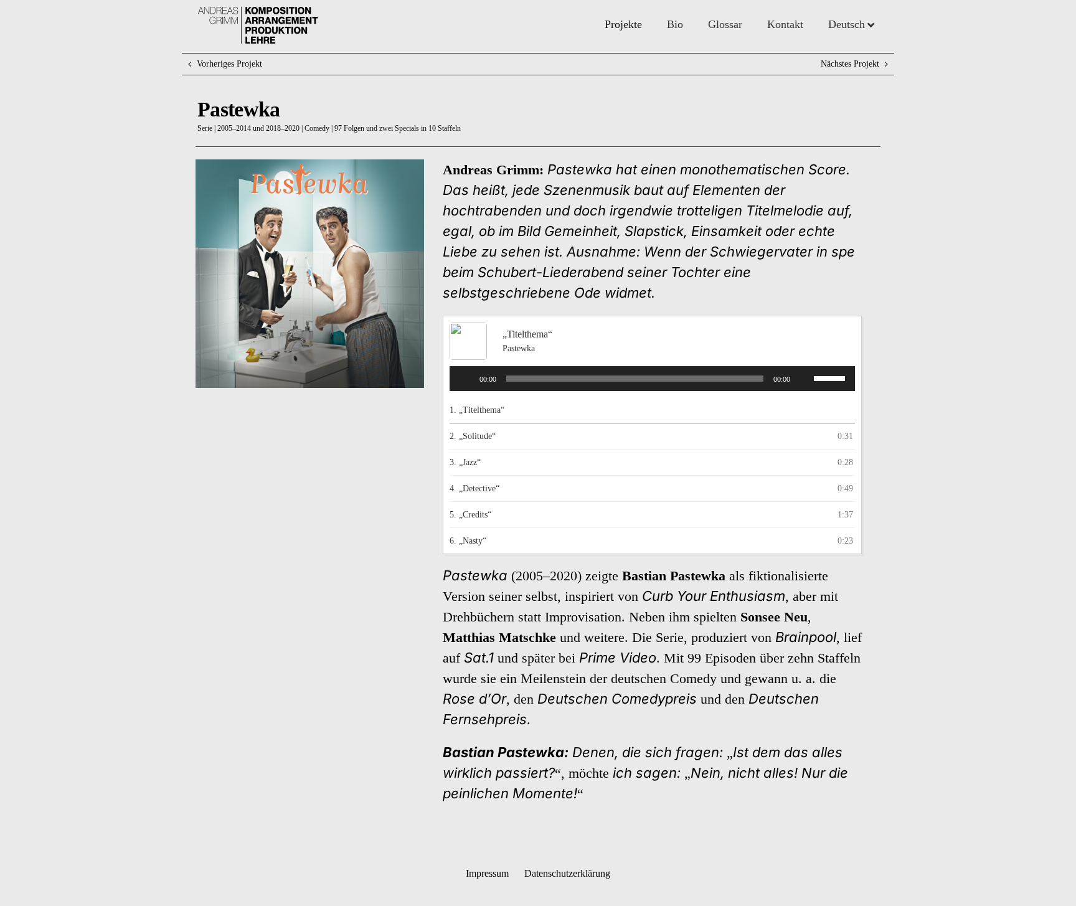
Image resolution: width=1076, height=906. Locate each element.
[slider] (831, 377)
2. (473, 436)
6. (468, 540)
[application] (652, 378)
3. (465, 462)
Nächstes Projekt (850, 63)
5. (470, 514)
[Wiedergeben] (466, 378)
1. (477, 410)
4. (474, 488)
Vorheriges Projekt (229, 63)
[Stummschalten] (804, 378)
